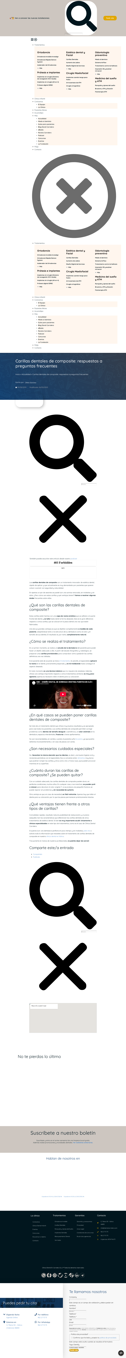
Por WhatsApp (44, 1322)
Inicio (17, 374)
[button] (63, 449)
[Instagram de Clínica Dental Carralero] (54, 1275)
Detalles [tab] (63, 665)
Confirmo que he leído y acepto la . (94, 1338)
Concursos (42, 138)
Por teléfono (43, 1314)
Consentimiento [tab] (35, 665)
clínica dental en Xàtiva (55, 836)
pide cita (87, 831)
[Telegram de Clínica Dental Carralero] (82, 1275)
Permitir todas (89, 698)
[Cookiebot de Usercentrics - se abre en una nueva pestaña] (94, 659)
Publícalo (36, 857)
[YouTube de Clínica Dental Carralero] (65, 1275)
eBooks (40, 130)
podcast (74, 559)
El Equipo (41, 104)
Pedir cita (74, 1350)
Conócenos (38, 102)
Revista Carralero (44, 133)
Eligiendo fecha (12, 1314)
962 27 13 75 (42, 1317)
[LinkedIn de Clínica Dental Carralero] (77, 1275)
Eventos (41, 141)
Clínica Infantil (39, 99)
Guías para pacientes (46, 124)
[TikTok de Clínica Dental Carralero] (71, 1275)
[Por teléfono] (36, 1314)
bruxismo (79, 739)
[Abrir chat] (121, 1353)
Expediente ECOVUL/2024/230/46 (52, 1196)
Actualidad (42, 118)
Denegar (36, 698)
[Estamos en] (4, 1322)
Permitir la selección (63, 698)
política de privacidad (108, 1338)
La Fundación (43, 144)
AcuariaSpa (38, 113)
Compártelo (37, 854)
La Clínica (41, 107)
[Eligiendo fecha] (4, 1314)
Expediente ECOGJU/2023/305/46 (74, 1196)
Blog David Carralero (46, 127)
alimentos (81, 758)
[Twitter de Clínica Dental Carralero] (60, 1275)
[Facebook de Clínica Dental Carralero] (49, 1275)
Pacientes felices (40, 110)
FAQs (36, 147)
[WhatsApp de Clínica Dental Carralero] (43, 1275)
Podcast (41, 135)
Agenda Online (12, 1317)
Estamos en (11, 1322)
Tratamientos (39, 45)
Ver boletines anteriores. (83, 1143)
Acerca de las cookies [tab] (91, 665)
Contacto (37, 149)
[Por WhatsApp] (36, 1322)
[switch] (52, 690)
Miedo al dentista (44, 121)
